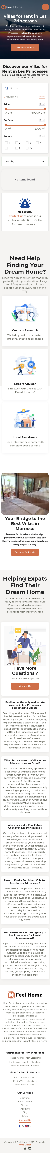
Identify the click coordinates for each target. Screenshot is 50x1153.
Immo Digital (25, 1145)
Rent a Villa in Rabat (25, 1085)
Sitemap (25, 1105)
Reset (42, 97)
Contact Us (25, 686)
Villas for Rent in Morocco (25, 1072)
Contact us (16, 216)
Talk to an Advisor (25, 47)
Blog (25, 1112)
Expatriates (25, 1098)
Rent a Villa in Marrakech (25, 1081)
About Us (25, 1109)
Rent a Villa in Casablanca (25, 1078)
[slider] (6, 109)
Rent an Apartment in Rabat (25, 1066)
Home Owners (25, 1102)
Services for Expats (25, 552)
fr (23, 1126)
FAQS (25, 1116)
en (29, 1126)
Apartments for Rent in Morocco (25, 1052)
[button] (45, 7)
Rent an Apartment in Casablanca (25, 1058)
